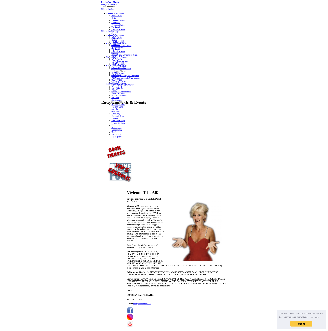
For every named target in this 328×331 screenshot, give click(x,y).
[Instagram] (130, 319)
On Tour (114, 32)
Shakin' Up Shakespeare (121, 92)
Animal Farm (116, 86)
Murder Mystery (118, 121)
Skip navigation (107, 9)
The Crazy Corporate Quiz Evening (125, 78)
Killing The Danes (118, 95)
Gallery (114, 77)
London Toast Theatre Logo (112, 2)
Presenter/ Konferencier (116, 99)
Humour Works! (118, 104)
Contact (114, 61)
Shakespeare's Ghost (119, 62)
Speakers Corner (118, 29)
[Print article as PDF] (128, 186)
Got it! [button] (301, 324)
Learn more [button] (314, 317)
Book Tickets (116, 16)
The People (116, 27)
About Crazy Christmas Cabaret (124, 55)
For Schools (116, 58)
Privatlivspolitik (117, 41)
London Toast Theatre (115, 13)
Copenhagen (116, 130)
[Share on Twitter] (133, 186)
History (114, 18)
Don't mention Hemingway (117, 126)
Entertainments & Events (116, 57)
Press (113, 34)
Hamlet (114, 132)
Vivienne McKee (118, 25)
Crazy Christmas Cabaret (116, 65)
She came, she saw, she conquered (125, 75)
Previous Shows (118, 20)
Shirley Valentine (118, 93)
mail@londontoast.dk (110, 4)
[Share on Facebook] (130, 186)
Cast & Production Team (121, 46)
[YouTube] (130, 326)
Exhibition (115, 23)
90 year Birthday (118, 123)
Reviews (115, 72)
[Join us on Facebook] (130, 313)
